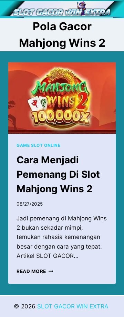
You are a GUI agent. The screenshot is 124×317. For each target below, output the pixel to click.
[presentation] (62, 98)
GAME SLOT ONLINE (39, 145)
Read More (35, 271)
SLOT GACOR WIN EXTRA (73, 306)
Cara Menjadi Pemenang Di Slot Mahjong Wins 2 (58, 174)
